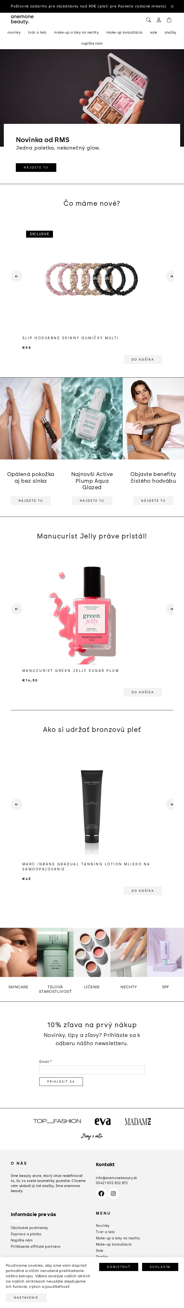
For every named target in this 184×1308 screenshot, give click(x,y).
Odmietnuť (119, 1267)
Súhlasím (160, 1267)
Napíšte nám (22, 1240)
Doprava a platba (26, 1234)
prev (14, 280)
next (169, 280)
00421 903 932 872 (112, 1183)
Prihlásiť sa (61, 1081)
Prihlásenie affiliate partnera (36, 1247)
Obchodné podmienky (29, 1228)
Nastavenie (26, 1297)
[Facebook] (101, 1193)
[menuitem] (14, 32)
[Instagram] (113, 1193)
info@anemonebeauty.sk (116, 1178)
